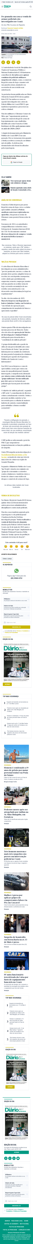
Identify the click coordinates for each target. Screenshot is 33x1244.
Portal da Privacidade (10, 1230)
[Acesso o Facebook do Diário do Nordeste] (10, 1158)
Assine (26, 1221)
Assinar (7, 684)
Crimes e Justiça (7, 558)
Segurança (7, 765)
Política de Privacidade (11, 632)
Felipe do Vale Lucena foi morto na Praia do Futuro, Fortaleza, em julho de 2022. (15, 778)
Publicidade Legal (17, 1221)
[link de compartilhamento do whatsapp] (3, 62)
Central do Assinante (11, 1224)
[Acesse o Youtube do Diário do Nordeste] (18, 1158)
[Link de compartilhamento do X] (13, 62)
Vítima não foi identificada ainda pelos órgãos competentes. (16, 820)
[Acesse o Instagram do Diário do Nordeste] (6, 1158)
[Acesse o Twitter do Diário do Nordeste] (14, 1158)
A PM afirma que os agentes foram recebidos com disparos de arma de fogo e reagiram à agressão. (16, 863)
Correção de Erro (24, 1230)
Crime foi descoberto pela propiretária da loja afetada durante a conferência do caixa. (16, 906)
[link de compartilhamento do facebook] (8, 62)
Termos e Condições (22, 631)
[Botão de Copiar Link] (18, 62)
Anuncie (7, 1221)
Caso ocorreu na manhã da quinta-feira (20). (15, 944)
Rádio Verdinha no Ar (7, 2)
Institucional (24, 1224)
